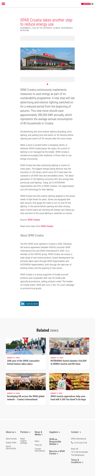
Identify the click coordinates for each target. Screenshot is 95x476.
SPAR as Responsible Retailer (55, 441)
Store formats (11, 439)
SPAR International (87, 4)
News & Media (38, 433)
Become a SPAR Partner (57, 452)
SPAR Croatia (34, 219)
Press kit (38, 445)
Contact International (40, 450)
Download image (72, 38)
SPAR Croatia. (47, 226)
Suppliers (53, 432)
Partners (24, 432)
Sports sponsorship (11, 447)
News (37, 441)
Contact (75, 432)
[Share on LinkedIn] (29, 305)
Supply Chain (11, 443)
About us (10, 432)
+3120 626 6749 (80, 443)
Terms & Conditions (76, 461)
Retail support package (23, 441)
